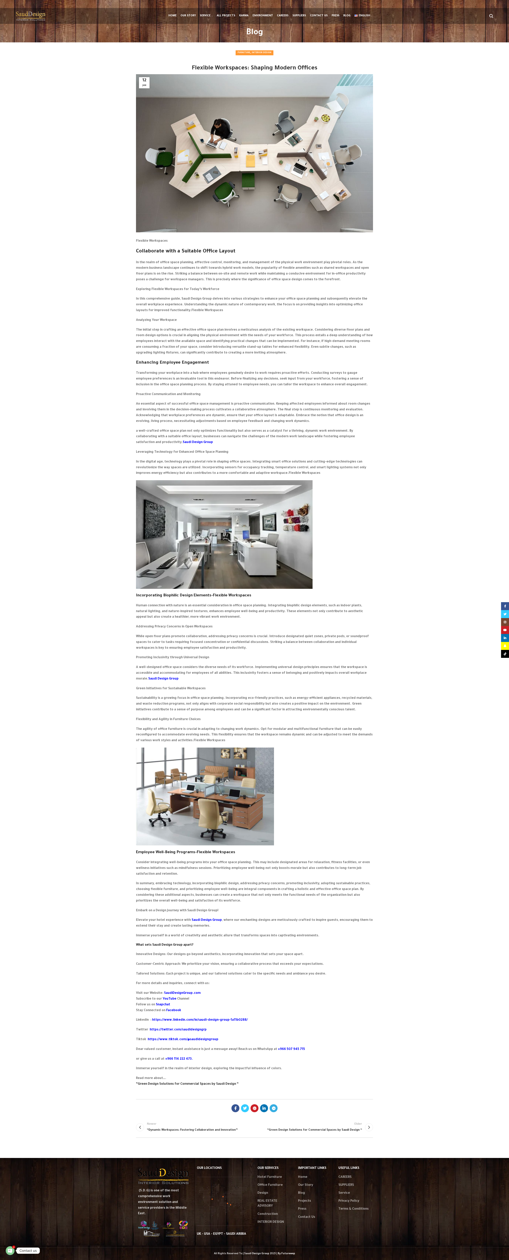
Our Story (305, 1185)
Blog (301, 1193)
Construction (267, 1214)
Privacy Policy (348, 1201)
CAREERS (345, 1177)
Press (302, 1209)
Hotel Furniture (269, 1177)
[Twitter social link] (245, 1108)
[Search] (491, 16)
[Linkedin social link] (264, 1108)
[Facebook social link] (235, 1108)
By (286, 1253)
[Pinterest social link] (254, 1108)
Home (302, 1177)
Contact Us (306, 1217)
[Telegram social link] (274, 1108)
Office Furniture (270, 1185)
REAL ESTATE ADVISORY (267, 1203)
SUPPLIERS (346, 1185)
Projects (304, 1201)
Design (262, 1193)
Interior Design (261, 53)
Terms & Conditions (353, 1209)
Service (344, 1193)
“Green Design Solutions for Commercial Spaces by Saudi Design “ (187, 1084)
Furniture (244, 53)
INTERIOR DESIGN (270, 1222)
